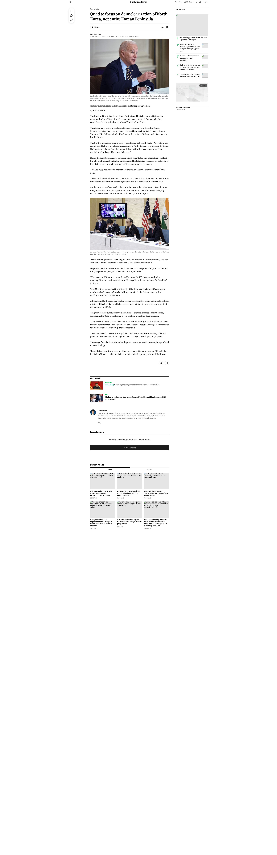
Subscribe (178, 2)
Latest (110, 470)
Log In (206, 2)
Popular (149, 470)
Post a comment (130, 448)
